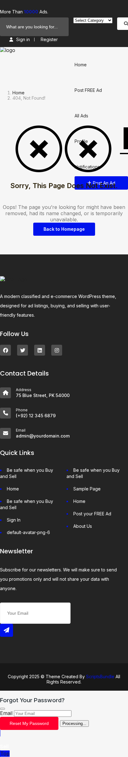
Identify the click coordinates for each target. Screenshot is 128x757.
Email (6, 713)
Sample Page (87, 488)
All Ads (81, 115)
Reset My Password (29, 723)
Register (49, 39)
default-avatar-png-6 (28, 532)
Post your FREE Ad (92, 513)
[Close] (2, 709)
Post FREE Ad (88, 90)
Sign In (14, 520)
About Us (82, 526)
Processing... (74, 723)
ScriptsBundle (100, 676)
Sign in (23, 39)
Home (81, 64)
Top (5, 753)
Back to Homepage (64, 229)
